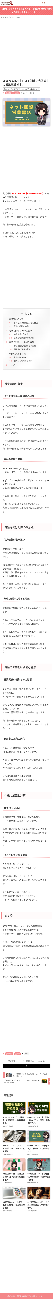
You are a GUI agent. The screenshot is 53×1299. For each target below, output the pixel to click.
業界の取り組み (20, 357)
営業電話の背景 (16, 318)
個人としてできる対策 (23, 360)
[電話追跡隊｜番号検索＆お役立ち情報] (7, 3)
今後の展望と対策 (17, 353)
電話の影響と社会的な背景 (21, 341)
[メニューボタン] (50, 3)
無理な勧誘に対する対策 (24, 337)
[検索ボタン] (44, 3)
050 (26, 1054)
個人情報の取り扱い (22, 334)
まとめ (12, 365)
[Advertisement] (26, 47)
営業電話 (8, 93)
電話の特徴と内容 (21, 326)
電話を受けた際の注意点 (20, 330)
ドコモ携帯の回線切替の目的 (26, 322)
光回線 (17, 93)
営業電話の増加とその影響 (25, 345)
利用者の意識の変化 (22, 349)
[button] (26, 1066)
